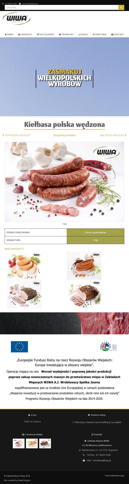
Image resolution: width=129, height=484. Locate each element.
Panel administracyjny (114, 475)
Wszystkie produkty (64, 135)
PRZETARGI (101, 34)
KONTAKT (118, 34)
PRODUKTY (26, 34)
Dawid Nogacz (24, 480)
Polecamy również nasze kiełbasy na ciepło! (97, 422)
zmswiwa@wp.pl (30, 3)
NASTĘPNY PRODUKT (112, 135)
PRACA (84, 34)
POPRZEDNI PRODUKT (17, 135)
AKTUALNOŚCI (46, 34)
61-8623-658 (11, 3)
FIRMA (10, 34)
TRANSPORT (67, 34)
